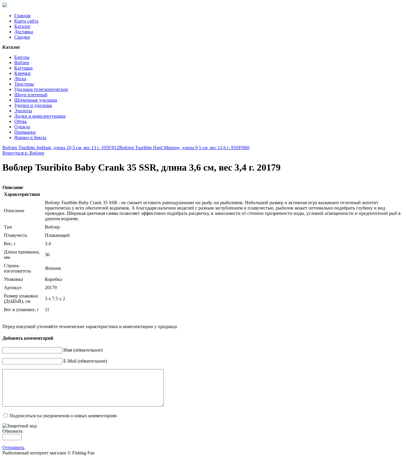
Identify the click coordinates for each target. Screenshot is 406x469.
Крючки (22, 73)
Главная (22, 15)
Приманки (25, 132)
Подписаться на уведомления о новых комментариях (63, 415)
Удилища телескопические (41, 89)
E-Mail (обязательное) (85, 360)
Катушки (23, 67)
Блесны (21, 57)
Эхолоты (23, 110)
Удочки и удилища (33, 105)
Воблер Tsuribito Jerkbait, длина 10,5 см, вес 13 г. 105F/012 (60, 147)
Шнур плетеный (31, 94)
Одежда (22, 126)
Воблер (21, 62)
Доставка (23, 31)
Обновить (12, 431)
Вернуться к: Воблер (23, 152)
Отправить (13, 447)
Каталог (22, 26)
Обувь (20, 121)
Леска (20, 78)
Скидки (22, 37)
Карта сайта (26, 20)
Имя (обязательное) (83, 349)
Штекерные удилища (35, 100)
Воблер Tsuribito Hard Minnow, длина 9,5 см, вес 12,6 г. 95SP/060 (184, 147)
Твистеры (24, 83)
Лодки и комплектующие (40, 116)
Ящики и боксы (30, 137)
